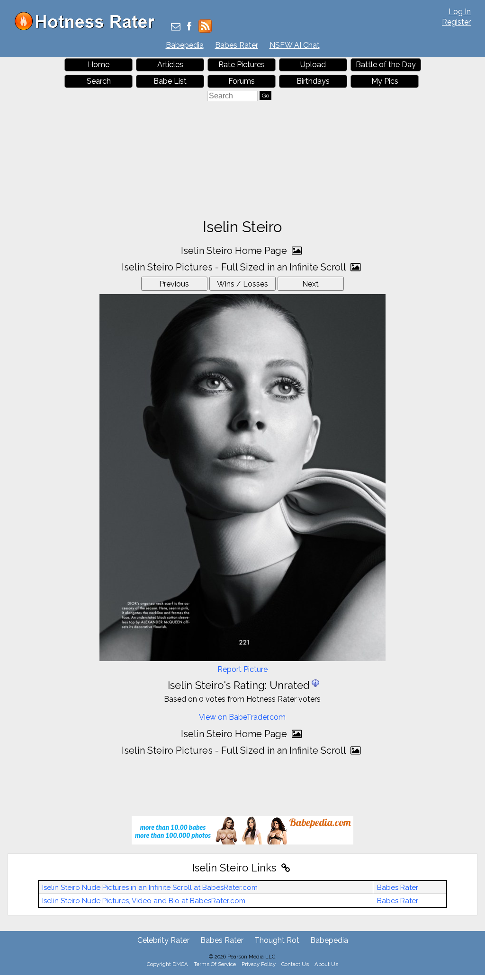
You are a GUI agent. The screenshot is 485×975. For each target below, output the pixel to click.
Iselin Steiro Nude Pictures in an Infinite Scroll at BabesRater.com (150, 887)
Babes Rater (236, 45)
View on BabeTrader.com (242, 717)
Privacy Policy (259, 964)
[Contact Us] (176, 27)
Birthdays (313, 81)
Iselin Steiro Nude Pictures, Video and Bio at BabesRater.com (143, 901)
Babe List (170, 81)
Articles (170, 64)
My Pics (384, 81)
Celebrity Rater (163, 940)
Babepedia (185, 45)
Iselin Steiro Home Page (235, 250)
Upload (313, 64)
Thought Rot (276, 940)
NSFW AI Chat (294, 45)
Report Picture (242, 669)
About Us (326, 964)
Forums (241, 81)
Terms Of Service (215, 964)
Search (99, 81)
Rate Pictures (241, 64)
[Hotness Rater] (88, 28)
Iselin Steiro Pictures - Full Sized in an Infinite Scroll (235, 267)
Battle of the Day (386, 64)
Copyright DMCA (167, 964)
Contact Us (295, 964)
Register (456, 21)
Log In (460, 11)
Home (98, 64)
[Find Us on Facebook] (189, 27)
